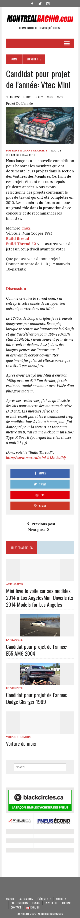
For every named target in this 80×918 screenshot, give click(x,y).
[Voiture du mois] (40, 730)
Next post (36, 529)
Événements (44, 899)
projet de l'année (19, 103)
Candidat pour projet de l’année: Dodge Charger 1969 (36, 698)
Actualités (14, 584)
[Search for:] (39, 767)
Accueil (10, 899)
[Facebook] (32, 3)
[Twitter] (40, 3)
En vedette (14, 639)
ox (28, 228)
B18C (27, 97)
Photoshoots (19, 903)
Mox (59, 97)
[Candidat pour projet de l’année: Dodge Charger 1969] (40, 681)
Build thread (17, 238)
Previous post (43, 523)
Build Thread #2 (21, 243)
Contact (16, 907)
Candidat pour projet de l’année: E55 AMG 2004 (36, 649)
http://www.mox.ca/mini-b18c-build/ (36, 457)
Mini (49, 97)
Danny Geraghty (35, 150)
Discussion (16, 288)
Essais (36, 903)
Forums (66, 903)
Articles (61, 899)
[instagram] (48, 3)
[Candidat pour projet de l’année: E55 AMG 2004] (40, 633)
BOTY (38, 97)
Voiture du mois (18, 737)
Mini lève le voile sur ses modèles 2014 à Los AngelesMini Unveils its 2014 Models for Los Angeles (39, 597)
